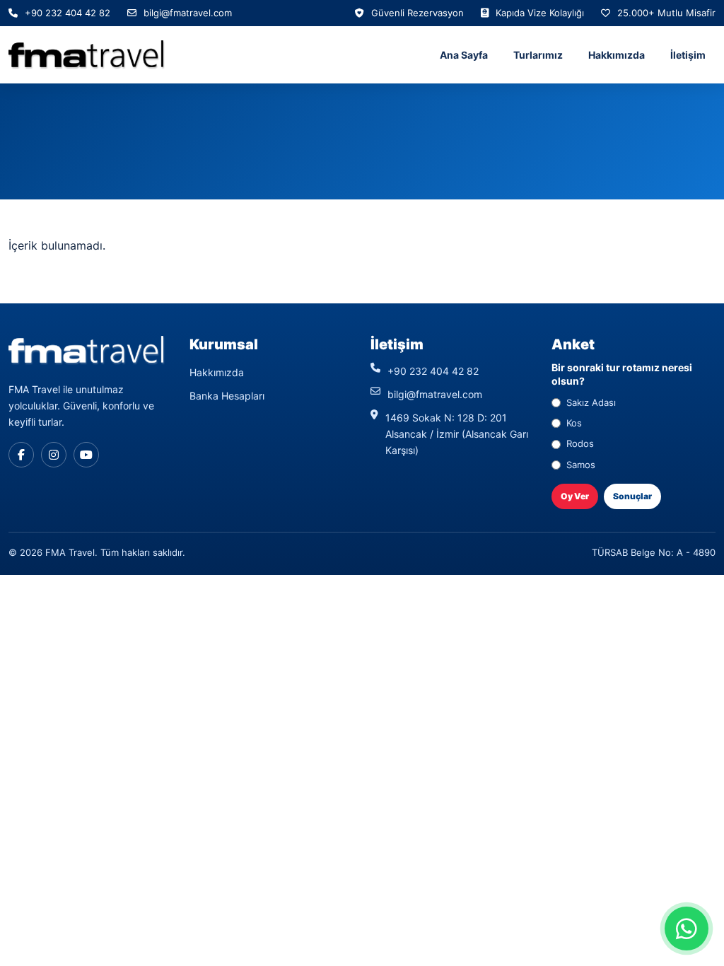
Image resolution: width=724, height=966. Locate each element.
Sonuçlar (632, 496)
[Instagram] (53, 454)
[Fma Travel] (86, 55)
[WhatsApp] (686, 928)
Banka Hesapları (226, 396)
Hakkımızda (616, 55)
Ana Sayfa (464, 55)
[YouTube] (86, 454)
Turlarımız (538, 55)
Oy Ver (575, 496)
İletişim (688, 55)
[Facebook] (21, 454)
